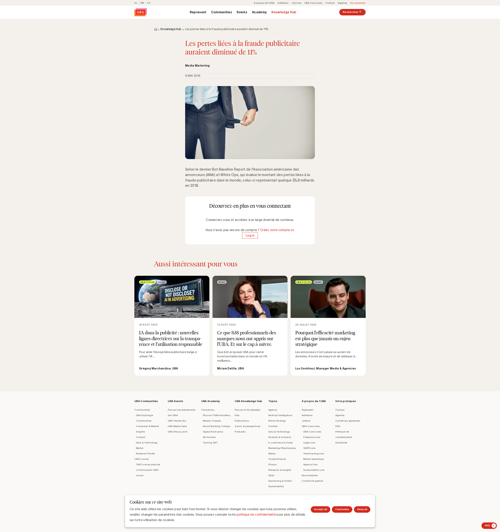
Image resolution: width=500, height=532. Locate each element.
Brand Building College (216, 426)
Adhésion (283, 3)
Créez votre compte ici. (277, 230)
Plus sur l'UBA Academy (216, 415)
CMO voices (141, 459)
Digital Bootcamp (213, 431)
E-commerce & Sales (280, 442)
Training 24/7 (210, 442)
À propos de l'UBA (264, 3)
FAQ (337, 426)
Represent (198, 12)
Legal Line (309, 442)
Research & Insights (279, 470)
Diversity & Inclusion (279, 437)
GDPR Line (309, 448)
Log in (250, 235)
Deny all (362, 509)
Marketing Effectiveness (282, 448)
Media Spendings (313, 459)
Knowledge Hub (283, 12)
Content (140, 437)
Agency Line (310, 464)
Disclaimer (341, 442)
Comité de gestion (312, 481)
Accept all (320, 509)
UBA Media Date (177, 426)
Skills (271, 475)
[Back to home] (140, 12)
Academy (259, 12)
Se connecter (358, 3)
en (148, 3)
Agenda (342, 3)
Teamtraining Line (313, 453)
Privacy (272, 464)
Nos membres (310, 475)
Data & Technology (146, 442)
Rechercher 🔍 (352, 12)
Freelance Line (311, 437)
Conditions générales (347, 420)
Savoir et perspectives (247, 426)
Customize (342, 509)
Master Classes (212, 420)
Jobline (306, 420)
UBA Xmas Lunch (177, 431)
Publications (242, 420)
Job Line (296, 3)
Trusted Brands (277, 459)
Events (242, 12)
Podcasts (240, 431)
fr (142, 3)
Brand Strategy (277, 420)
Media (139, 448)
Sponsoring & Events (280, 481)
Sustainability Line (313, 470)
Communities (221, 12)
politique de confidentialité (256, 514)
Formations (207, 409)
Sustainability (276, 486)
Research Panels (145, 453)
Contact (330, 3)
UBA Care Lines (313, 3)
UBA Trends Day (177, 420)
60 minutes (209, 437)
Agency (272, 409)
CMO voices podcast (148, 464)
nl (136, 3)
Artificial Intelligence (280, 415)
